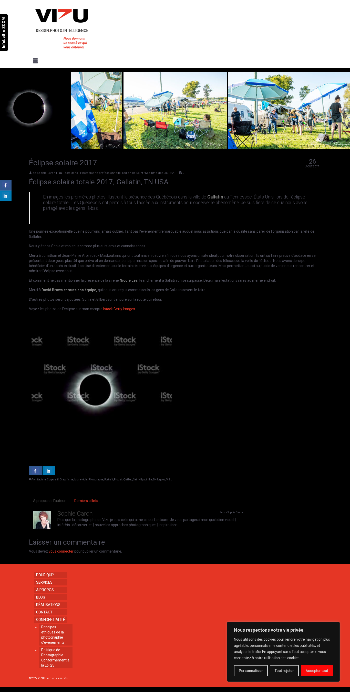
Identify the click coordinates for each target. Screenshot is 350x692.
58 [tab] (18, 146)
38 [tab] (233, 139)
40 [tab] (245, 139)
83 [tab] (171, 146)
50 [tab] (307, 139)
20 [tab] (122, 139)
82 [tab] (165, 146)
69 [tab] (85, 146)
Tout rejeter (284, 671)
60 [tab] (30, 146)
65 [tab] (61, 146)
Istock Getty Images (119, 309)
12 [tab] (73, 139)
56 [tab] (344, 139)
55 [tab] (338, 139)
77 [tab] (135, 146)
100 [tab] (276, 146)
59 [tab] (24, 146)
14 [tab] (85, 139)
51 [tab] (313, 139)
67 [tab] (73, 146)
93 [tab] (233, 146)
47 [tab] (288, 139)
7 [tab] (42, 139)
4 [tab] (24, 139)
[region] (283, 652)
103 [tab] (294, 146)
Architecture (39, 479)
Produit (118, 479)
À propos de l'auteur (49, 501)
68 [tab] (79, 146)
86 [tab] (190, 146)
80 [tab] (153, 146)
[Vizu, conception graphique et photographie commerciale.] (75, 27)
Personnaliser (251, 671)
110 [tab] (338, 146)
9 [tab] (55, 139)
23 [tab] (141, 139)
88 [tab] (202, 146)
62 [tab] (42, 146)
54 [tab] (331, 139)
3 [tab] (18, 139)
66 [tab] (67, 146)
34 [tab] (208, 139)
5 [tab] (30, 139)
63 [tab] (49, 146)
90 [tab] (215, 146)
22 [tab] (135, 139)
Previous (7, 110)
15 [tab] (92, 139)
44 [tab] (270, 139)
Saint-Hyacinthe (142, 479)
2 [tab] (12, 139)
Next (342, 110)
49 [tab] (301, 139)
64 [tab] (55, 146)
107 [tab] (319, 146)
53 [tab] (325, 139)
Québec (127, 479)
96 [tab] (251, 146)
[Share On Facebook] (35, 470)
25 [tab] (153, 139)
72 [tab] (104, 146)
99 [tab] (270, 146)
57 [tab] (12, 146)
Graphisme (66, 479)
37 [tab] (227, 139)
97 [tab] (258, 146)
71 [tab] (98, 146)
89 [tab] (208, 146)
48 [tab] (294, 139)
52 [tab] (319, 139)
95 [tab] (245, 146)
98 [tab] (264, 146)
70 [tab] (92, 146)
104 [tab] (301, 146)
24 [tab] (147, 139)
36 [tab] (221, 139)
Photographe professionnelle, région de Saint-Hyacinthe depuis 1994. (127, 173)
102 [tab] (288, 146)
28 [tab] (171, 139)
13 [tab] (79, 139)
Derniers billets (86, 501)
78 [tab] (141, 146)
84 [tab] (178, 146)
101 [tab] (282, 146)
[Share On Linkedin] (49, 470)
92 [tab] (227, 146)
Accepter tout (317, 671)
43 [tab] (264, 139)
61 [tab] (36, 146)
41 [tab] (251, 139)
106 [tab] (313, 146)
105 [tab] (307, 146)
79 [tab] (147, 146)
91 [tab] (221, 146)
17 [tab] (104, 139)
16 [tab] (98, 139)
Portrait (108, 479)
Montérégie (80, 479)
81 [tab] (159, 146)
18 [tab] (110, 139)
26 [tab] (159, 139)
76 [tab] (128, 146)
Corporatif (53, 479)
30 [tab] (184, 139)
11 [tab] (67, 139)
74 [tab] (116, 146)
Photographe (95, 479)
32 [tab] (196, 139)
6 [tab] (36, 139)
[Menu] (35, 61)
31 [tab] (190, 139)
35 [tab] (215, 139)
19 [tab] (116, 139)
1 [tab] (5, 139)
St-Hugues (159, 479)
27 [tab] (165, 139)
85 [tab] (184, 146)
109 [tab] (331, 146)
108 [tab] (325, 146)
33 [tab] (202, 139)
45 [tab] (276, 139)
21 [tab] (128, 139)
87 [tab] (196, 146)
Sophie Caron (46, 173)
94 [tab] (239, 146)
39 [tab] (239, 139)
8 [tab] (49, 139)
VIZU (169, 479)
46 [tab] (282, 139)
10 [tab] (61, 139)
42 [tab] (258, 139)
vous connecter (61, 551)
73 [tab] (110, 146)
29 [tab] (178, 139)
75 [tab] (122, 146)
